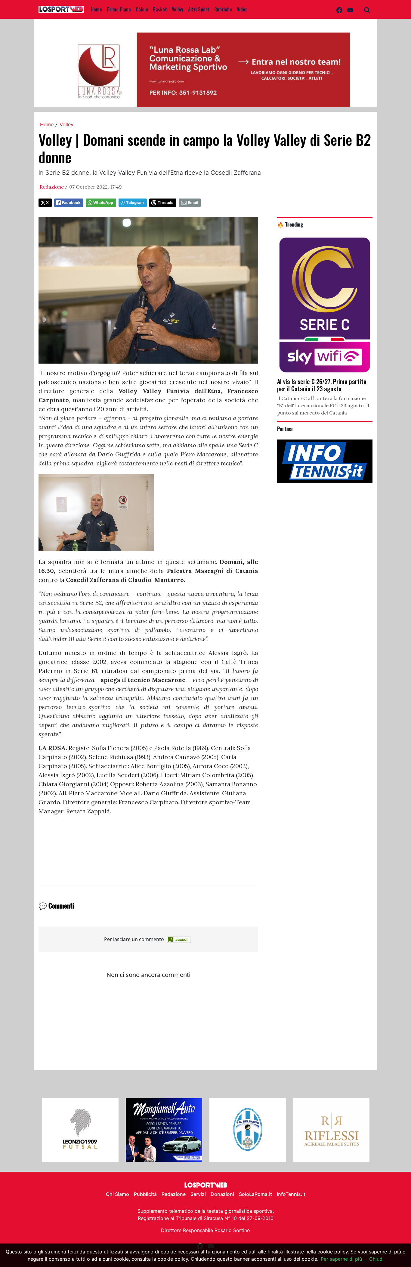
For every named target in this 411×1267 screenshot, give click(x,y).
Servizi (198, 1194)
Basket (160, 9)
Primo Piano (119, 9)
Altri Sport (198, 9)
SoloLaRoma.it (255, 1194)
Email (193, 202)
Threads (165, 202)
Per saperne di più (341, 1259)
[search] (367, 9)
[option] (80, 1130)
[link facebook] (339, 9)
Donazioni (222, 1194)
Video (242, 9)
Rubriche (223, 9)
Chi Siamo (117, 1194)
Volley (177, 9)
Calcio (142, 9)
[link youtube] (350, 9)
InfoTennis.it (291, 1194)
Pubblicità (145, 1194)
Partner (285, 428)
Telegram (135, 202)
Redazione (52, 187)
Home (96, 9)
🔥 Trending (290, 224)
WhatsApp (103, 202)
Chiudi (376, 1259)
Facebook (71, 202)
